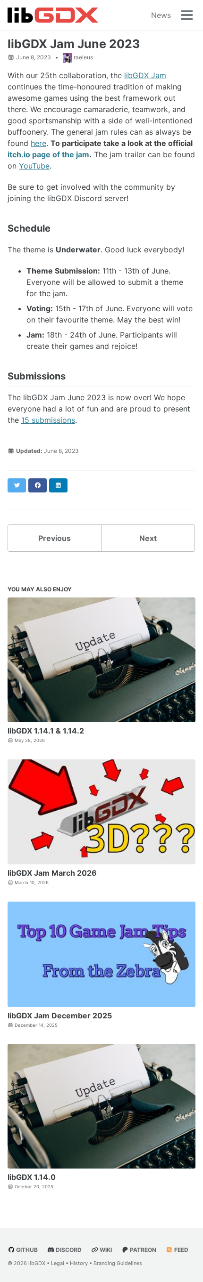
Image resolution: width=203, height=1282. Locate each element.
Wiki (105, 1249)
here (38, 143)
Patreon (142, 1249)
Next (148, 538)
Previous (54, 538)
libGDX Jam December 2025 (60, 1015)
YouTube (34, 165)
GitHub (26, 1249)
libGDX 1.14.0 (32, 1177)
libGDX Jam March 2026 (52, 873)
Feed (180, 1249)
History (79, 1263)
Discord (68, 1249)
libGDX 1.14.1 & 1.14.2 (46, 730)
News (161, 15)
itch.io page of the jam (48, 154)
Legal (57, 1263)
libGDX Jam (145, 75)
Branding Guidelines (117, 1263)
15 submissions (48, 420)
